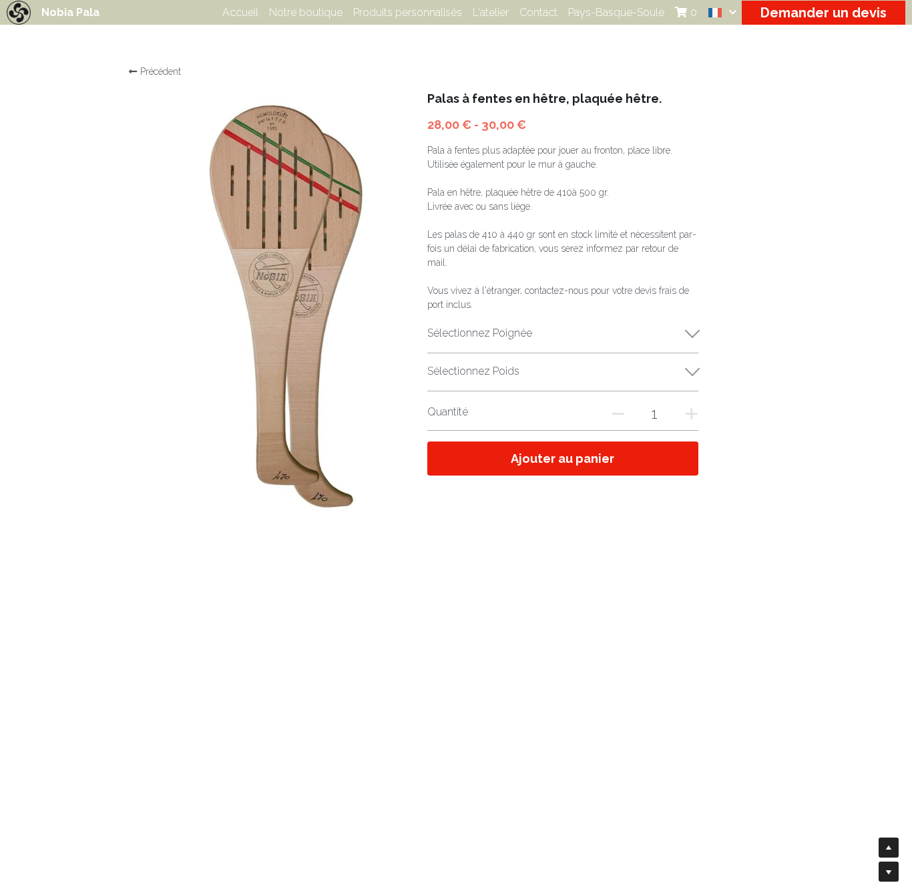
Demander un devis (823, 13)
